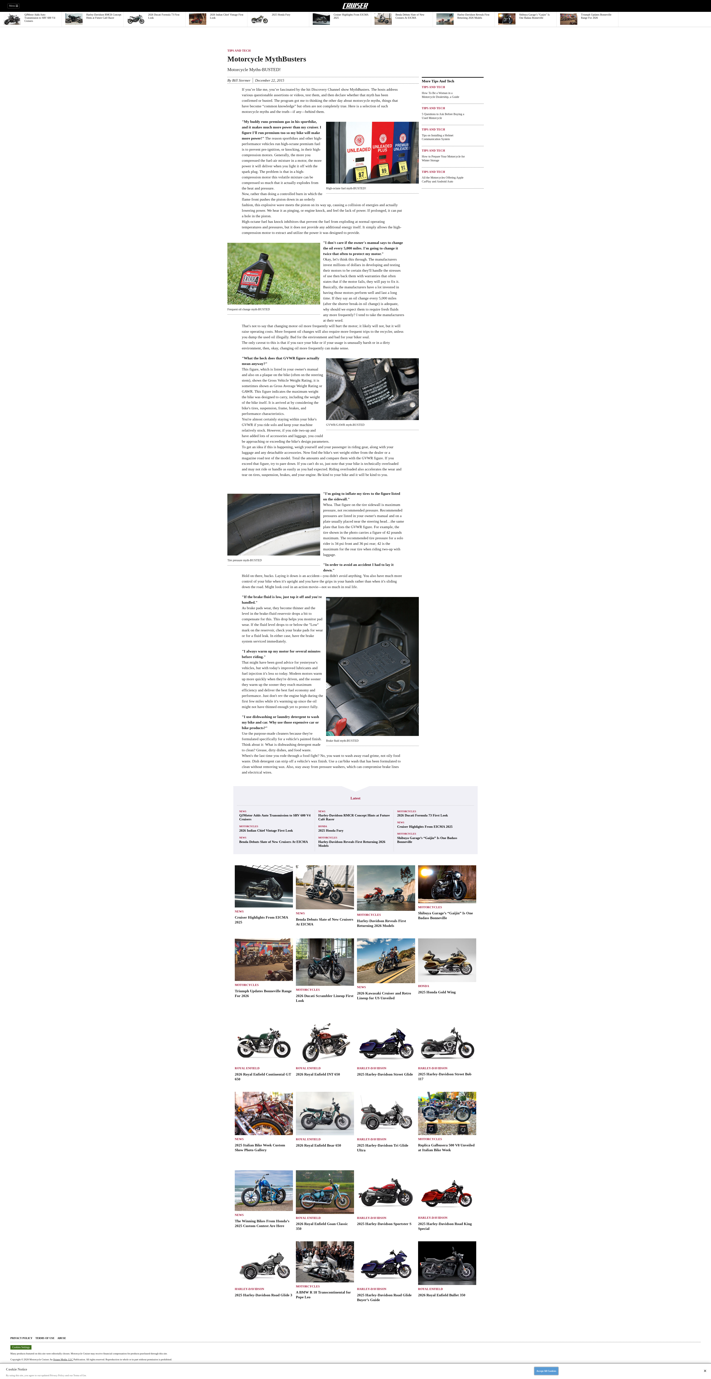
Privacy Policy (21, 1338)
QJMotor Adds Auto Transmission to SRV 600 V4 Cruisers (275, 817)
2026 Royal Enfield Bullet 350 (441, 1295)
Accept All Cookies (546, 1370)
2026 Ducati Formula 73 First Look (422, 815)
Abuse (61, 1338)
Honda (322, 826)
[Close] (705, 1371)
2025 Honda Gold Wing (437, 992)
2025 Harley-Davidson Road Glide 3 (263, 1295)
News (242, 811)
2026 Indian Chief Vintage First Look (266, 830)
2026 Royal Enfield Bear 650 (318, 1145)
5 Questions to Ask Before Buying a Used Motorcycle (443, 116)
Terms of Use (44, 1338)
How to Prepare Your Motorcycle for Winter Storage (443, 158)
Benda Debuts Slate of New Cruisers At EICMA (273, 842)
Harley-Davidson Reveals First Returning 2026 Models (351, 844)
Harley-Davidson (371, 1068)
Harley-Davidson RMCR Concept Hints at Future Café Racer (354, 817)
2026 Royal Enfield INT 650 (318, 1074)
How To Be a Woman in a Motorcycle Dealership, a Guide (440, 94)
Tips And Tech (239, 50)
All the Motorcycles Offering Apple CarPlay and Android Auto (442, 179)
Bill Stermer (241, 80)
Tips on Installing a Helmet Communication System (437, 137)
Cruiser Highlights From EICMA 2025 (425, 826)
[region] (355, 1371)
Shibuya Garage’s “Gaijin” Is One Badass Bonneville (427, 840)
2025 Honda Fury (330, 830)
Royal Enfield (247, 1068)
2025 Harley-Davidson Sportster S (384, 1224)
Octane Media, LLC (63, 1359)
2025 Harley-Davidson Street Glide (385, 1074)
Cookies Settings (21, 1347)
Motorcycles (248, 826)
